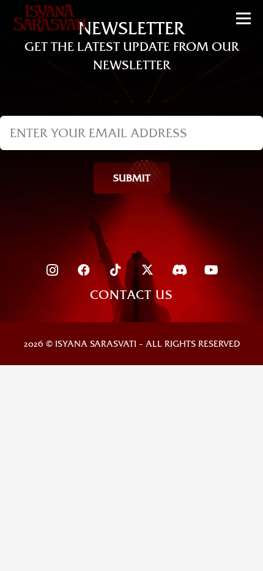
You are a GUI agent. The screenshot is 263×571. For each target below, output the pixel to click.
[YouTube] (211, 270)
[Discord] (179, 270)
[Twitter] (147, 270)
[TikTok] (115, 270)
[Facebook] (84, 270)
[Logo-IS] (49, 19)
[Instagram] (52, 270)
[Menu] (243, 18)
